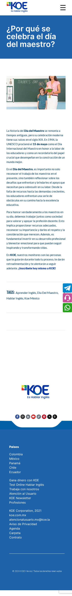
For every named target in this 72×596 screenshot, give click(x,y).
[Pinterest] (44, 416)
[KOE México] (17, 7)
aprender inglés (26, 292)
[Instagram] (22, 416)
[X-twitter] (49, 416)
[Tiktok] (39, 416)
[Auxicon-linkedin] (28, 416)
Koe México (32, 298)
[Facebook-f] (17, 416)
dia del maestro (47, 292)
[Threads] (55, 416)
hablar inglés (14, 298)
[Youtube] (33, 416)
